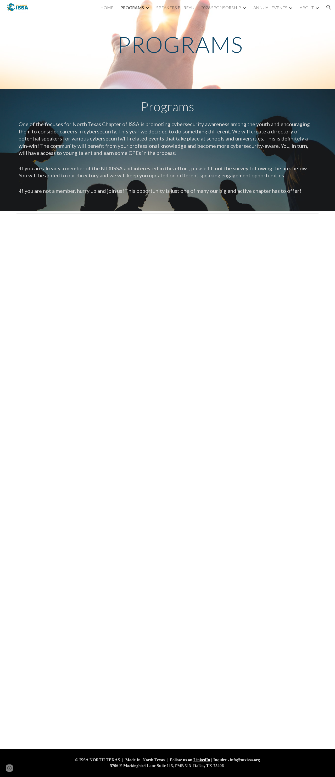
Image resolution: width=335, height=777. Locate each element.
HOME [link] (107, 7)
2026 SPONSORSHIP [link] (221, 7)
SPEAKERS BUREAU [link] (175, 7)
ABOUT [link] (307, 7)
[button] (328, 7)
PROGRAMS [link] (132, 7)
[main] (180, 44)
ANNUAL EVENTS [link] (270, 7)
